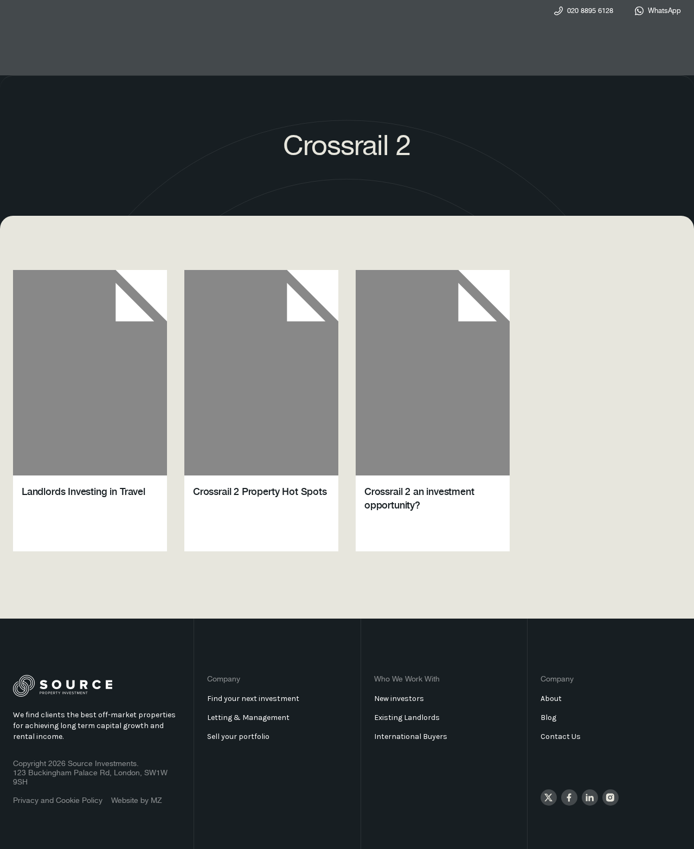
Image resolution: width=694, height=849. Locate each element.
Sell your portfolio (238, 736)
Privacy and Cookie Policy (57, 801)
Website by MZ (136, 801)
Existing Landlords (407, 717)
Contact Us (561, 736)
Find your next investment (253, 698)
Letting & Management (248, 717)
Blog (548, 717)
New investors (399, 698)
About (551, 698)
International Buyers (410, 736)
